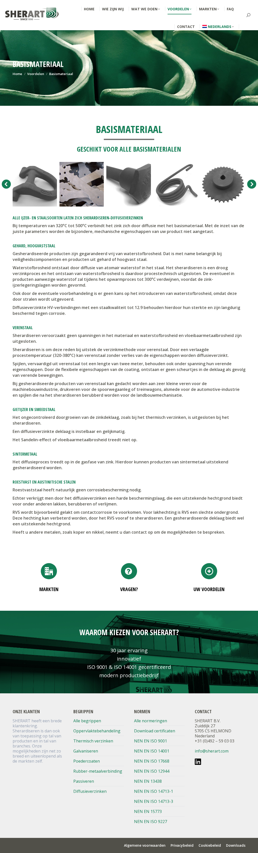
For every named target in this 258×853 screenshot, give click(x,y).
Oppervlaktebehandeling (96, 730)
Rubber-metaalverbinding (97, 771)
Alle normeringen (150, 720)
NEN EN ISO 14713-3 (153, 801)
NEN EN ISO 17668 (151, 761)
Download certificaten (154, 730)
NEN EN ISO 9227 (150, 821)
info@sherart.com (212, 751)
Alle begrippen (87, 720)
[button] (6, 184)
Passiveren (83, 781)
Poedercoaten (86, 761)
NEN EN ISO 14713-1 (153, 791)
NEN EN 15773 (148, 811)
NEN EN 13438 (148, 781)
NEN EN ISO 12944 (151, 771)
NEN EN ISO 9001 (150, 740)
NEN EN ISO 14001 (151, 751)
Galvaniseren (85, 751)
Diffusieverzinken (90, 791)
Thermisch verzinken (93, 740)
